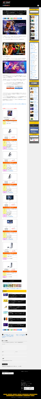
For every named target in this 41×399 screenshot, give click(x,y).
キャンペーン (32, 49)
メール (16, 351)
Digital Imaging (10, 394)
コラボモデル (16, 15)
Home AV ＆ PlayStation (25, 394)
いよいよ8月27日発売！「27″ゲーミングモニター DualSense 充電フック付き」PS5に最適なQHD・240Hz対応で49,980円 (17, 295)
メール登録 (19, 15)
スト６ (12, 16)
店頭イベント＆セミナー (27, 395)
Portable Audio (32, 65)
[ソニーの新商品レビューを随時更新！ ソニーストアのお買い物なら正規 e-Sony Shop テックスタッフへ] (6, 3)
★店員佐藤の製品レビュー (34, 52)
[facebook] (3, 5)
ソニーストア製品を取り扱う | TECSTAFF (20, 397)
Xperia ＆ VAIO (15, 394)
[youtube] (5, 5)
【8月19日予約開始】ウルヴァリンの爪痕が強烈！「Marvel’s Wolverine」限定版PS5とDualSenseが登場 (16, 301)
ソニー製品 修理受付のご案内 (33, 394)
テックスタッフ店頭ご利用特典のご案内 (10, 192)
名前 (3, 351)
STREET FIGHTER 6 (6, 16)
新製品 (31, 44)
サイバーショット (33, 58)
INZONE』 (10, 16)
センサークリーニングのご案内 (10, 395)
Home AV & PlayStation (11, 15)
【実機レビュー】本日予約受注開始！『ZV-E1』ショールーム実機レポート (21, 335)
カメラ (31, 54)
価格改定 (32, 45)
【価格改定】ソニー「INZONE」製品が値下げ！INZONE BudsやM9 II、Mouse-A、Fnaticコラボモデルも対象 (17, 319)
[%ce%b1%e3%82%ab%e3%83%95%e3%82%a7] (6, 5)
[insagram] (7, 5)
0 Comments (15, 16)
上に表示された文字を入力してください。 (7, 360)
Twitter (21, 99)
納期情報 (32, 48)
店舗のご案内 (32, 395)
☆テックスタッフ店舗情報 (34, 77)
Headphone (32, 66)
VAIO (31, 62)
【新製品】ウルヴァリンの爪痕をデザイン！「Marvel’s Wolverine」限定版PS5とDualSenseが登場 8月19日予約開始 (17, 307)
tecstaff (3, 15)
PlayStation (7, 15)
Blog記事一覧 (5, 394)
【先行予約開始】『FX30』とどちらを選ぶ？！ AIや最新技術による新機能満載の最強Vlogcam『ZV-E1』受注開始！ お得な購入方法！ (7, 336)
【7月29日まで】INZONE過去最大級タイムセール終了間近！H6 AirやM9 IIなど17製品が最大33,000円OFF (17, 325)
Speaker (32, 69)
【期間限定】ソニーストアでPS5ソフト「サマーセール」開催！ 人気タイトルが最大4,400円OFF (17, 313)
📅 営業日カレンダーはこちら (34, 136)
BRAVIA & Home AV (33, 72)
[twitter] (2, 5)
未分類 (31, 76)
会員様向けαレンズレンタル (19, 395)
